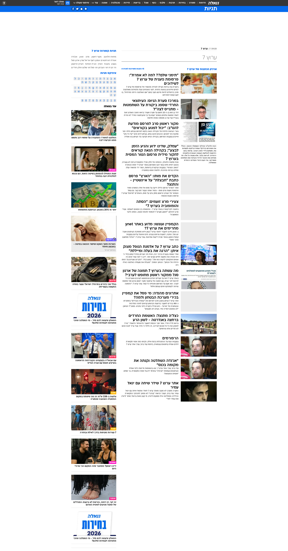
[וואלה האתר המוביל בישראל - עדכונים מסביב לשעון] (213, 2)
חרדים (74, 67)
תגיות (214, 49)
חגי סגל (94, 67)
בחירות (182, 3)
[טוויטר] (77, 9)
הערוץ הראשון (77, 64)
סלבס (162, 3)
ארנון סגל (75, 60)
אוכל (146, 3)
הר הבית (112, 67)
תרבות (172, 3)
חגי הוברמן (103, 67)
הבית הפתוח (90, 64)
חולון (80, 67)
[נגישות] (4, 3)
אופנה (104, 3)
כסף (154, 3)
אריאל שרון (85, 60)
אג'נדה (74, 56)
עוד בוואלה (110, 106)
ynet (81, 56)
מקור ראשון (97, 56)
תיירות (127, 3)
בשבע (113, 64)
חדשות (202, 3)
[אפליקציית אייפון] (81, 9)
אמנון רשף (95, 60)
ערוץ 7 (204, 49)
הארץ (100, 64)
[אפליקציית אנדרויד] (86, 9)
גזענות (107, 64)
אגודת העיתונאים (108, 60)
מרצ (87, 56)
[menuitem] (200, 3)
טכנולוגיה (115, 3)
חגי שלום (86, 67)
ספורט (192, 3)
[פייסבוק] (73, 9)
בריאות (137, 3)
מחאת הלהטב (110, 56)
